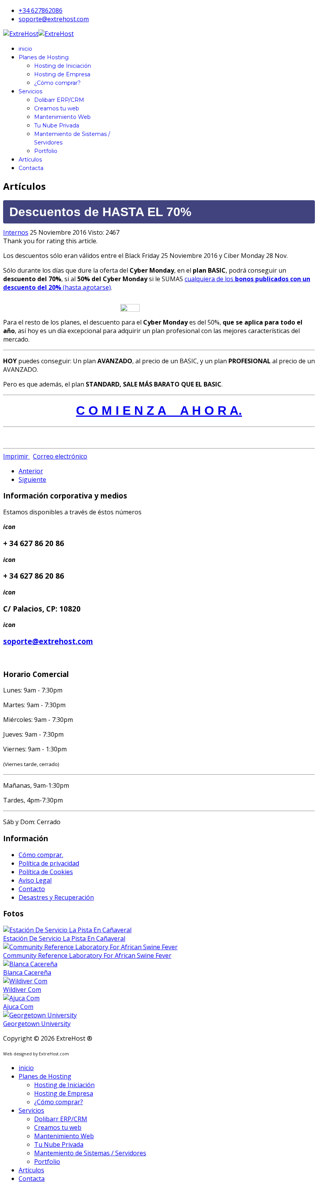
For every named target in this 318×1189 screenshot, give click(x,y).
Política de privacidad (49, 863)
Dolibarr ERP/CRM (59, 99)
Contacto (32, 889)
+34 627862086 (40, 10)
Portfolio (45, 151)
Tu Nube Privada (56, 125)
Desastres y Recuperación (56, 897)
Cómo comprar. (41, 855)
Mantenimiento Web (62, 116)
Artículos (30, 159)
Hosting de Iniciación (62, 65)
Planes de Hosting (44, 57)
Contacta (31, 168)
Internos (15, 232)
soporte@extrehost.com (54, 19)
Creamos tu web (56, 108)
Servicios (30, 91)
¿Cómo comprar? (57, 82)
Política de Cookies (46, 872)
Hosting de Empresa (62, 74)
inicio (25, 48)
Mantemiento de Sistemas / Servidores (90, 1153)
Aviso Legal (35, 880)
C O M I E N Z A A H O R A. (159, 411)
